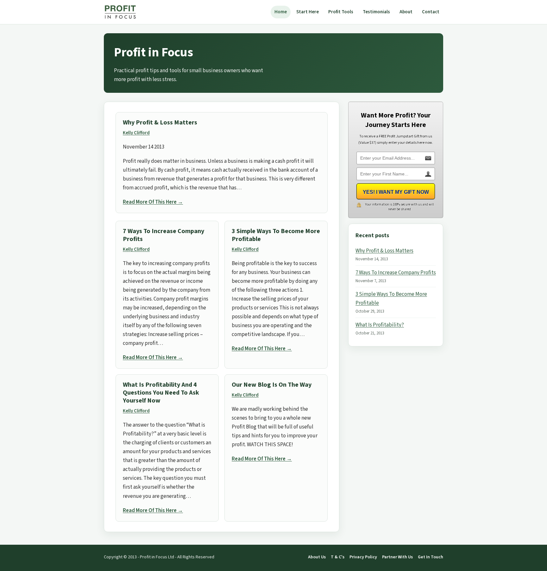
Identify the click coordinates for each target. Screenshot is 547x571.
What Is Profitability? (379, 325)
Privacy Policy (363, 557)
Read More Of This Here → (153, 202)
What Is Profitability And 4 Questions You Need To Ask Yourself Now (161, 392)
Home (280, 12)
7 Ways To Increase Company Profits (163, 235)
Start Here (307, 12)
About (405, 12)
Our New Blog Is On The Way (271, 384)
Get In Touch (430, 557)
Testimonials (376, 12)
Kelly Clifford (136, 133)
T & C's (337, 557)
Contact (430, 12)
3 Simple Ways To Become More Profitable (276, 235)
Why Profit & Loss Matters (160, 122)
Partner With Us (397, 557)
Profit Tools (340, 12)
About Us (317, 557)
